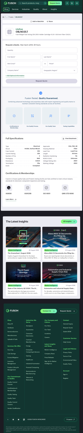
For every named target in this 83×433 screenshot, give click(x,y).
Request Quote (55, 3)
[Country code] (44, 63)
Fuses (11, 17)
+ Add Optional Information (15, 75)
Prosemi (69, 419)
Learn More (9, 199)
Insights (54, 9)
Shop (6, 9)
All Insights (67, 221)
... (6, 17)
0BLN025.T (18, 17)
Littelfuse (19, 29)
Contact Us (47, 311)
